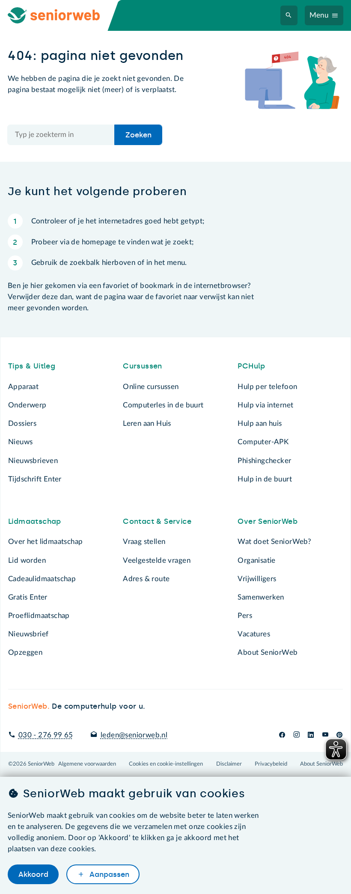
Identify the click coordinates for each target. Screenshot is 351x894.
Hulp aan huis (260, 423)
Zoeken (138, 135)
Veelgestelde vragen (156, 560)
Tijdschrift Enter (35, 479)
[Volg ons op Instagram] (296, 735)
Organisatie (256, 560)
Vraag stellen (144, 541)
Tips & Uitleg (31, 366)
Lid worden (27, 560)
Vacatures (254, 634)
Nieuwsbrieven (33, 460)
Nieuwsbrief (28, 634)
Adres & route (146, 578)
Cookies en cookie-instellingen (166, 763)
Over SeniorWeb (267, 521)
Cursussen (142, 366)
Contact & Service (157, 521)
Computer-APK (263, 442)
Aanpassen (108, 874)
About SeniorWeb (267, 652)
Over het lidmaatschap (45, 541)
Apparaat (23, 386)
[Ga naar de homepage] (61, 15)
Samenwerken (261, 597)
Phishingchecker (264, 460)
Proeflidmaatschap (39, 615)
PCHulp (251, 366)
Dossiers (22, 423)
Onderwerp (27, 405)
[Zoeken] (288, 16)
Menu (319, 15)
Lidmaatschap (34, 521)
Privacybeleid (271, 763)
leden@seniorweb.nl (134, 735)
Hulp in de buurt (265, 479)
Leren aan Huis (147, 423)
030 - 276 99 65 (45, 735)
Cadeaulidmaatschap (42, 578)
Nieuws (20, 442)
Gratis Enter (28, 597)
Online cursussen (151, 386)
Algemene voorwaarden (87, 763)
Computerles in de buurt (163, 405)
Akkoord (33, 874)
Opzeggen (25, 652)
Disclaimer (229, 763)
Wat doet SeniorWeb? (274, 541)
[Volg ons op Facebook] (282, 735)
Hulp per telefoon (267, 386)
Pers (245, 615)
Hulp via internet (265, 405)
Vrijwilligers (257, 578)
